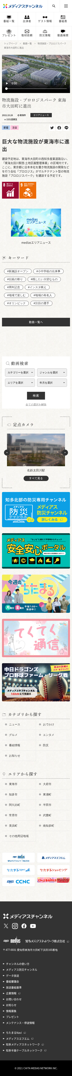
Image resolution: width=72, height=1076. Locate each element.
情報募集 (11, 1011)
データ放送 (12, 975)
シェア (59, 128)
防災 (46, 745)
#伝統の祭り (15, 279)
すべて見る (36, 478)
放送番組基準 (14, 987)
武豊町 (47, 815)
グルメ (13, 734)
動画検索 (63, 35)
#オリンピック (16, 303)
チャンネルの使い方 (17, 964)
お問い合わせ (14, 999)
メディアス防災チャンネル (21, 969)
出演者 (27, 21)
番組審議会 (12, 981)
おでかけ (48, 724)
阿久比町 (14, 804)
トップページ (10, 43)
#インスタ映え (37, 287)
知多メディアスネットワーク (23, 1044)
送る (66, 128)
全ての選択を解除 (36, 404)
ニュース (14, 724)
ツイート (52, 128)
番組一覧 (9, 21)
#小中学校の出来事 (48, 271)
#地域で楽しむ (16, 295)
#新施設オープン (17, 271)
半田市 (47, 804)
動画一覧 (27, 43)
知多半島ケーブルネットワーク (24, 1050)
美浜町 (13, 825)
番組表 (63, 21)
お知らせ (14, 755)
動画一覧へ (36, 322)
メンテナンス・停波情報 (20, 1023)
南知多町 (48, 825)
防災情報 (45, 35)
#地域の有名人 (43, 295)
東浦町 (47, 794)
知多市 (13, 794)
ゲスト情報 (45, 21)
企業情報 (11, 993)
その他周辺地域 (19, 836)
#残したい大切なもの (44, 279)
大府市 (47, 784)
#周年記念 (13, 287)
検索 (36, 395)
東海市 (13, 784)
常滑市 (13, 815)
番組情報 (14, 745)
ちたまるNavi (14, 1032)
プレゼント (9, 35)
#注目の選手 (41, 303)
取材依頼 (27, 35)
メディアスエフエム (17, 1038)
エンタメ (48, 734)
